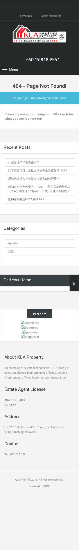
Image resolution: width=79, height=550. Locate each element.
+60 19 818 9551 (43, 59)
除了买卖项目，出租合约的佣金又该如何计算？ (38, 170)
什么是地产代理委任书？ (24, 162)
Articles (13, 243)
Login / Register (51, 15)
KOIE (47, 486)
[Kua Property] (39, 39)
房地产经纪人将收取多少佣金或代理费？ (33, 178)
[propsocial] (30, 336)
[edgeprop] (30, 327)
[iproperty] (30, 332)
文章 (11, 251)
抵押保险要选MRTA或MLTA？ (26, 199)
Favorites (26, 15)
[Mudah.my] (30, 322)
